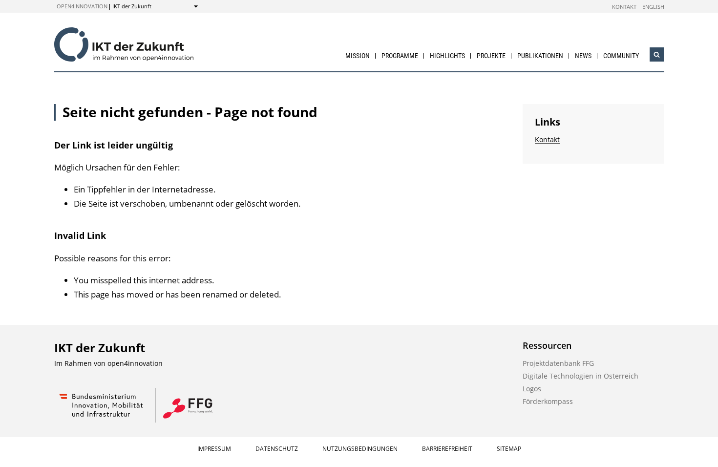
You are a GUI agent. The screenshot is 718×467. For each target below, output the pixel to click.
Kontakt (624, 6)
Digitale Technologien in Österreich (580, 376)
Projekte (491, 56)
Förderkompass (548, 401)
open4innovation (82, 6)
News (583, 56)
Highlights (447, 56)
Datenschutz (276, 449)
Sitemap (509, 449)
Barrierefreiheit (447, 449)
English (653, 6)
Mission (357, 56)
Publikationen (540, 56)
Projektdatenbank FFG (558, 363)
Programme (399, 56)
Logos (532, 388)
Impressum (214, 449)
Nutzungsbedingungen (360, 449)
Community (621, 56)
